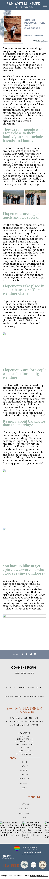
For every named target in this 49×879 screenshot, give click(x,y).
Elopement (29, 36)
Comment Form (23, 667)
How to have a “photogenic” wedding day (23, 688)
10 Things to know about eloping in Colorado (25, 697)
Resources (39, 36)
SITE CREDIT (42, 875)
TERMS (33, 875)
